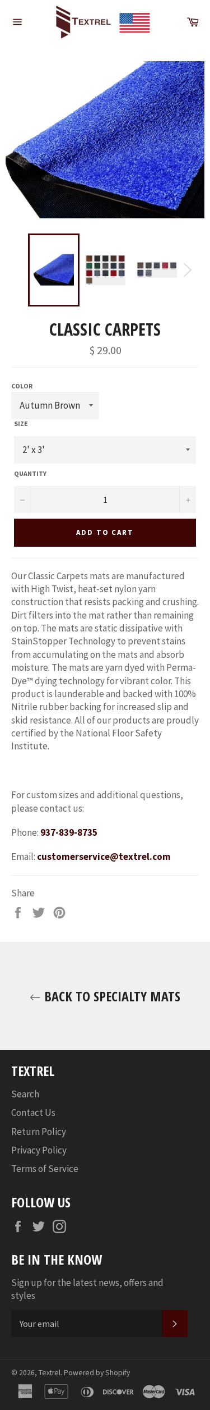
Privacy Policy (39, 1150)
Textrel (49, 1372)
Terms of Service (44, 1168)
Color (21, 386)
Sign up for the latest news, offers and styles (87, 1289)
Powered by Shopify (97, 1372)
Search (25, 1094)
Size (21, 423)
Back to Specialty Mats (110, 996)
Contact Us (33, 1112)
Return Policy (38, 1131)
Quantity (30, 473)
